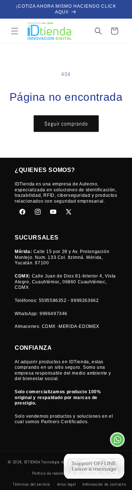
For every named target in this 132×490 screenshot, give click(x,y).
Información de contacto (104, 484)
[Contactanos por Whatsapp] (117, 441)
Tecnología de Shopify (60, 461)
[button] (15, 31)
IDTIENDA (32, 461)
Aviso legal (66, 484)
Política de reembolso (51, 473)
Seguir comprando (66, 123)
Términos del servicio (31, 484)
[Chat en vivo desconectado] (94, 466)
